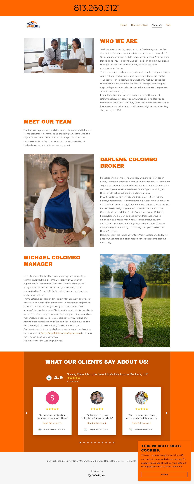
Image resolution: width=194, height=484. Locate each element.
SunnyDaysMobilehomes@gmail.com (61, 333)
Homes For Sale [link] (139, 25)
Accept (164, 474)
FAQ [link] (168, 25)
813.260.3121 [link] (97, 8)
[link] (33, 24)
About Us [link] (157, 25)
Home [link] (123, 25)
